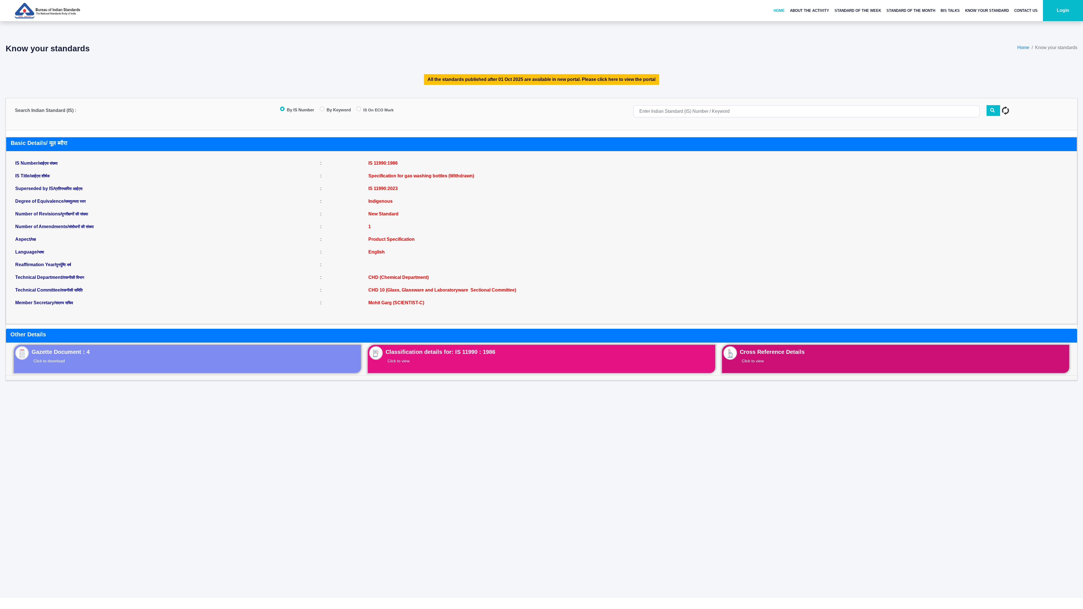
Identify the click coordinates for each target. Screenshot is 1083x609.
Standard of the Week (858, 10)
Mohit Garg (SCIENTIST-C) (396, 302)
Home (779, 10)
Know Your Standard (987, 10)
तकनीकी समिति (72, 290)
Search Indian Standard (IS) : (45, 110)
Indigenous (380, 201)
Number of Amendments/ (54, 226)
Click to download (49, 361)
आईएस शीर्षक (40, 176)
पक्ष (34, 239)
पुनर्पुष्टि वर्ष (63, 264)
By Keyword (339, 109)
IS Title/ (32, 175)
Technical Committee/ (49, 290)
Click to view (399, 361)
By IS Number (300, 109)
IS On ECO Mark (378, 110)
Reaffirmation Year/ (43, 264)
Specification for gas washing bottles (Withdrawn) (421, 175)
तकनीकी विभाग (73, 277)
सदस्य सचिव (64, 303)
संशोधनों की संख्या (81, 226)
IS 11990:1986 (383, 163)
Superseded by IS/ (48, 188)
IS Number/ (36, 163)
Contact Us (1026, 10)
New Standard (383, 213)
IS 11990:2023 (383, 188)
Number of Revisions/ (51, 213)
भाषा (41, 252)
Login (1063, 10)
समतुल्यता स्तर (75, 201)
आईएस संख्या (48, 163)
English (376, 252)
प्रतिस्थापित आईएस (68, 188)
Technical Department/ (49, 277)
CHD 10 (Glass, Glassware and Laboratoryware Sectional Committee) (442, 290)
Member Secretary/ (44, 302)
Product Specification (391, 239)
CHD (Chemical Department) (398, 277)
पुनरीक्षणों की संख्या (74, 214)
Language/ (29, 252)
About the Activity (809, 10)
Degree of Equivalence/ (50, 201)
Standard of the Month (910, 10)
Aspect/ (25, 239)
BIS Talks (950, 10)
